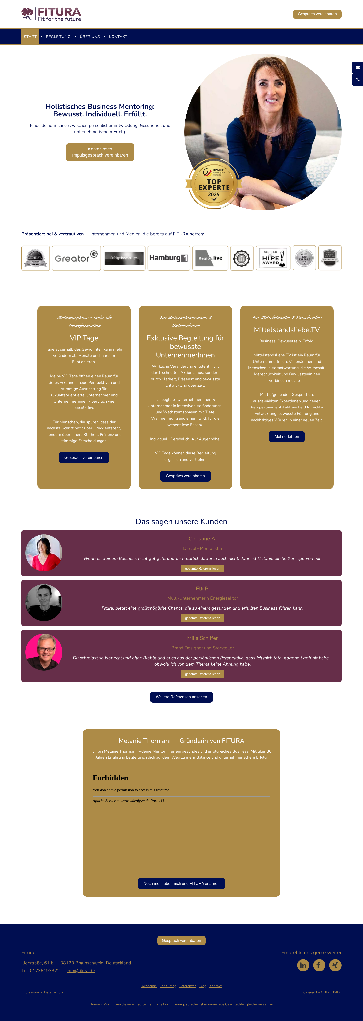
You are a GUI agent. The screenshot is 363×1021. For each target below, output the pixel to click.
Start (30, 36)
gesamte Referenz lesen (202, 568)
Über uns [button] (90, 36)
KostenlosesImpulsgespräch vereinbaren (100, 152)
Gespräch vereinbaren (317, 14)
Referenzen (187, 986)
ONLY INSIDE (331, 992)
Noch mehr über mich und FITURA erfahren (181, 883)
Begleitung (58, 36)
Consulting (168, 986)
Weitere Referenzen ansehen (181, 697)
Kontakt (118, 36)
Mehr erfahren (287, 436)
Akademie (149, 986)
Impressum (30, 992)
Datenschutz (53, 992)
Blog (202, 986)
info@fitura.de (81, 971)
